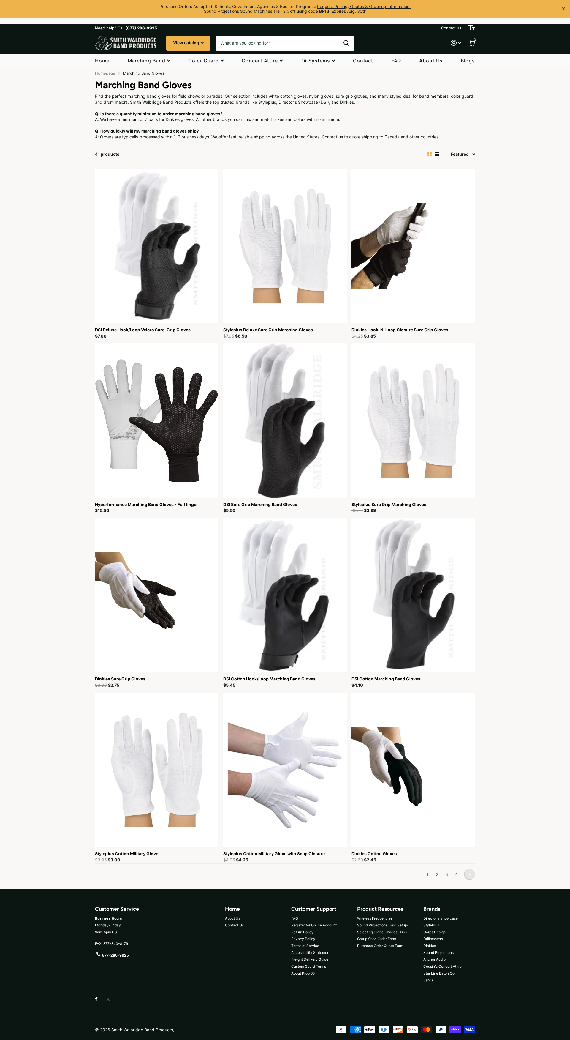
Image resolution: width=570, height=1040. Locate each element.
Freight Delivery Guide (309, 959)
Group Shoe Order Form (376, 939)
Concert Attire (260, 61)
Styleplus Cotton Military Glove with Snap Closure (274, 853)
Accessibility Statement (310, 952)
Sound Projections (438, 952)
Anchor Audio (434, 959)
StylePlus (431, 925)
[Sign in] (455, 43)
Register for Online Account (314, 925)
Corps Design (434, 932)
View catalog (186, 42)
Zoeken (346, 43)
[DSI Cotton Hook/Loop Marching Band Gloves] (285, 595)
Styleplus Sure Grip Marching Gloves (389, 504)
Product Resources (380, 909)
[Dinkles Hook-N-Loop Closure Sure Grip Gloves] (413, 246)
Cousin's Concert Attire (442, 966)
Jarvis (428, 980)
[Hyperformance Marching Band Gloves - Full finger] (156, 420)
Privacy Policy (303, 939)
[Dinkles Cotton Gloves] (413, 770)
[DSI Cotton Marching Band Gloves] (413, 595)
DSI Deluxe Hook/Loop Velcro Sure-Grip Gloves (143, 329)
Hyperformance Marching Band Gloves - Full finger (146, 504)
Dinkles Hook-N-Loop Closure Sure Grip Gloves (400, 329)
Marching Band (146, 61)
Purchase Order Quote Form (380, 945)
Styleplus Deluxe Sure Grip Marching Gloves (268, 329)
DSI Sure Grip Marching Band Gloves (260, 504)
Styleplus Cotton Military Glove (126, 853)
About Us (431, 61)
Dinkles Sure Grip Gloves (120, 678)
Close (563, 9)
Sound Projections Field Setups (383, 925)
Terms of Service (305, 945)
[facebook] (96, 999)
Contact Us (234, 925)
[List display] (437, 154)
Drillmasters (433, 939)
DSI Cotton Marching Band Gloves (386, 678)
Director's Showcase (440, 918)
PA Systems (315, 61)
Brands (431, 909)
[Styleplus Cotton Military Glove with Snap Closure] (285, 770)
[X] (108, 999)
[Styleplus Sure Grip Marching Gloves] (413, 420)
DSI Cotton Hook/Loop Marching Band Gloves (269, 678)
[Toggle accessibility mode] (471, 28)
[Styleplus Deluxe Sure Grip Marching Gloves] (285, 246)
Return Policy (302, 932)
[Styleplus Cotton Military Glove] (156, 770)
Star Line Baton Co (439, 973)
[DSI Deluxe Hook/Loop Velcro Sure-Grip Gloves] (156, 246)
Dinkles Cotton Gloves (374, 853)
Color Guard (203, 61)
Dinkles (429, 945)
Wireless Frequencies (374, 918)
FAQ (396, 61)
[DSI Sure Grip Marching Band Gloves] (285, 420)
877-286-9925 (115, 955)
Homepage (105, 73)
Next (469, 874)
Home (102, 61)
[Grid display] (429, 154)
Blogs (468, 61)
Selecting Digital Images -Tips (382, 932)
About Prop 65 (303, 973)
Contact (363, 61)
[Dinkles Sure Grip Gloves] (156, 595)
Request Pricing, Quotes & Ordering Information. (364, 6)
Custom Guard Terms (308, 966)
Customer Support (313, 909)
